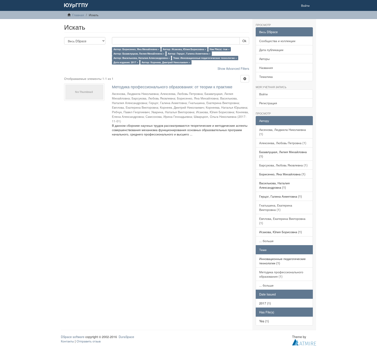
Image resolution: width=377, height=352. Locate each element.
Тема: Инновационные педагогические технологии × (205, 58)
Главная (78, 15)
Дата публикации (271, 50)
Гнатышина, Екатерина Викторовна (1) (275, 207)
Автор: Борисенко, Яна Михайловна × (136, 49)
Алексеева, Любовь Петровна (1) (282, 143)
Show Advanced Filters (233, 68)
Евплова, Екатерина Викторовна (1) (282, 220)
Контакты (67, 341)
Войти (263, 94)
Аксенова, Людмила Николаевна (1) (282, 131)
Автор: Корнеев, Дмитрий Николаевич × (166, 62)
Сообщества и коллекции (277, 41)
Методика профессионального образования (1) (281, 274)
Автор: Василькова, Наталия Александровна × (141, 58)
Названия (266, 67)
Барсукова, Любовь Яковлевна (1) (283, 165)
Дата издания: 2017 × (125, 62)
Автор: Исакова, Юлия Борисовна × (184, 49)
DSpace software (72, 337)
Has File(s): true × (220, 49)
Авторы (264, 58)
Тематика (266, 76)
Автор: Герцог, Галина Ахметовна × (189, 53)
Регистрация (268, 103)
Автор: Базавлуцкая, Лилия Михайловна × (138, 53)
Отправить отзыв (89, 341)
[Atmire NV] (304, 341)
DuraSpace (126, 337)
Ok (244, 41)
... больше (266, 241)
